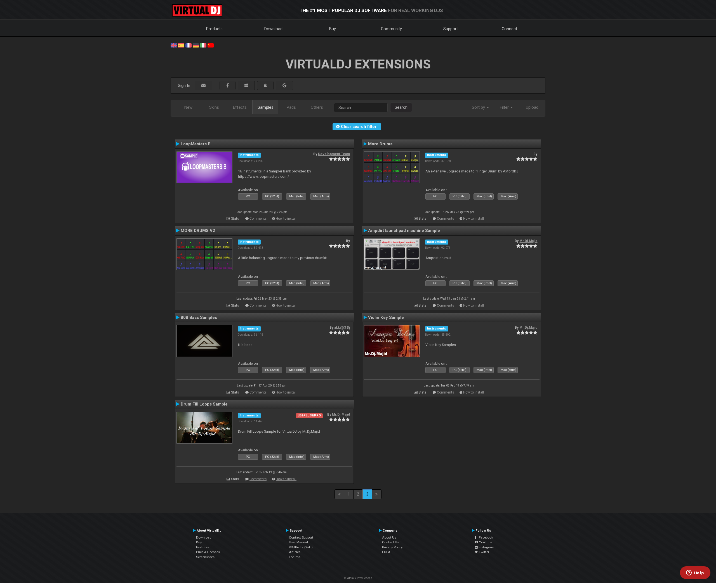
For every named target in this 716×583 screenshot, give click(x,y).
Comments (258, 219)
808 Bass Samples (199, 317)
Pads (291, 107)
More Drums (380, 143)
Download (273, 29)
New (188, 107)
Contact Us (390, 542)
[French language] (188, 45)
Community (391, 29)
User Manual (298, 542)
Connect (509, 29)
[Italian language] (203, 45)
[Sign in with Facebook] (227, 86)
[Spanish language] (181, 45)
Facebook (484, 537)
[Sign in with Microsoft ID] (246, 86)
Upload (532, 107)
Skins (214, 107)
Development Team (334, 154)
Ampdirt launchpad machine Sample (404, 230)
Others (317, 107)
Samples (266, 107)
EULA (386, 552)
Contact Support (301, 537)
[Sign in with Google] (284, 86)
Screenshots (205, 557)
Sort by (479, 107)
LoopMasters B (196, 143)
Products (214, 29)
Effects (240, 107)
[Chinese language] (211, 45)
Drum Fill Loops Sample (204, 404)
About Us (389, 537)
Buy (332, 29)
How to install (286, 219)
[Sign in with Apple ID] (265, 86)
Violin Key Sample (386, 317)
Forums (294, 557)
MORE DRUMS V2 (198, 230)
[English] (174, 45)
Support (450, 29)
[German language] (196, 45)
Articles (294, 552)
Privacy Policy (392, 547)
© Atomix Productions (358, 578)
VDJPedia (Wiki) (301, 547)
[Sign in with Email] (203, 86)
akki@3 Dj (342, 328)
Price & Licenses (208, 552)
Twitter (483, 552)
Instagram (486, 547)
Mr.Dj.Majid (528, 241)
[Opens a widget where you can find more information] (695, 573)
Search (401, 107)
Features (202, 547)
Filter (505, 107)
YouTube (485, 542)
